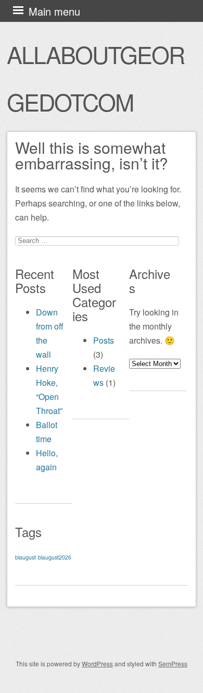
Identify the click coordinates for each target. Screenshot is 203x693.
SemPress (172, 663)
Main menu (54, 11)
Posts (103, 340)
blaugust (25, 557)
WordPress (97, 663)
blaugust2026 (54, 557)
